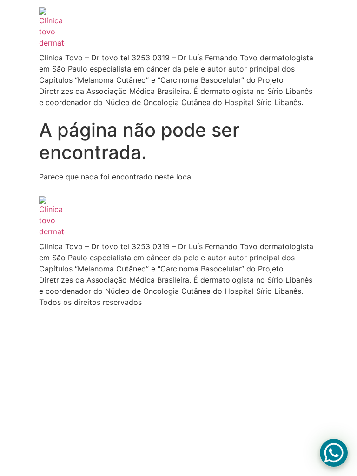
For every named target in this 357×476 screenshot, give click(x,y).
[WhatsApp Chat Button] (334, 453)
